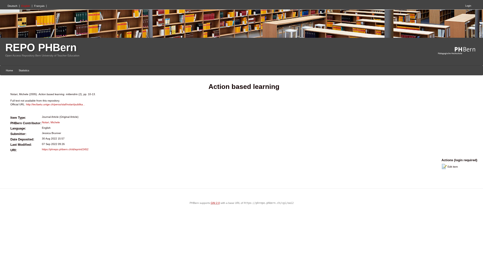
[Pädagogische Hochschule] (459, 50)
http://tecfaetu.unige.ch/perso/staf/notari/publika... (55, 104)
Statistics (24, 70)
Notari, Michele (51, 122)
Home (9, 70)
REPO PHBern (41, 47)
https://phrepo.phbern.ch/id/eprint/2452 (65, 149)
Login (468, 6)
